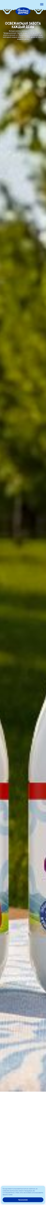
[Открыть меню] (42, 4)
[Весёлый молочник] (23, 10)
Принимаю (23, 1200)
